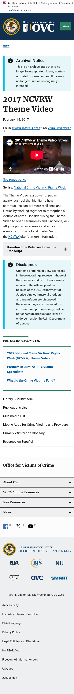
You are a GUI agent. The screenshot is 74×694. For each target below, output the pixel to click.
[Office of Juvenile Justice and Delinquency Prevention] (14, 581)
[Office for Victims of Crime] (37, 580)
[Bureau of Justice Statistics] (37, 568)
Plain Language (11, 623)
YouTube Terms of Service (26, 127)
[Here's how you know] (37, 6)
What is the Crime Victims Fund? (31, 380)
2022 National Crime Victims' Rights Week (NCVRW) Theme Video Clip (34, 355)
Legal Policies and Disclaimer (21, 641)
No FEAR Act (10, 650)
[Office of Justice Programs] (11, 26)
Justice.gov (9, 677)
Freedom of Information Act (20, 659)
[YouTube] (32, 527)
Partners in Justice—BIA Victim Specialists (30, 369)
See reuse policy (14, 179)
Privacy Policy (11, 632)
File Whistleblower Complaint (20, 614)
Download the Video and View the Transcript (31, 249)
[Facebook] (7, 527)
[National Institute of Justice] (59, 566)
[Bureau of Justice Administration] (14, 566)
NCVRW (14, 236)
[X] (19, 527)
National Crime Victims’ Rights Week (40, 187)
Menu (66, 26)
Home (6, 45)
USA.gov (7, 668)
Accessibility (10, 605)
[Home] (40, 26)
